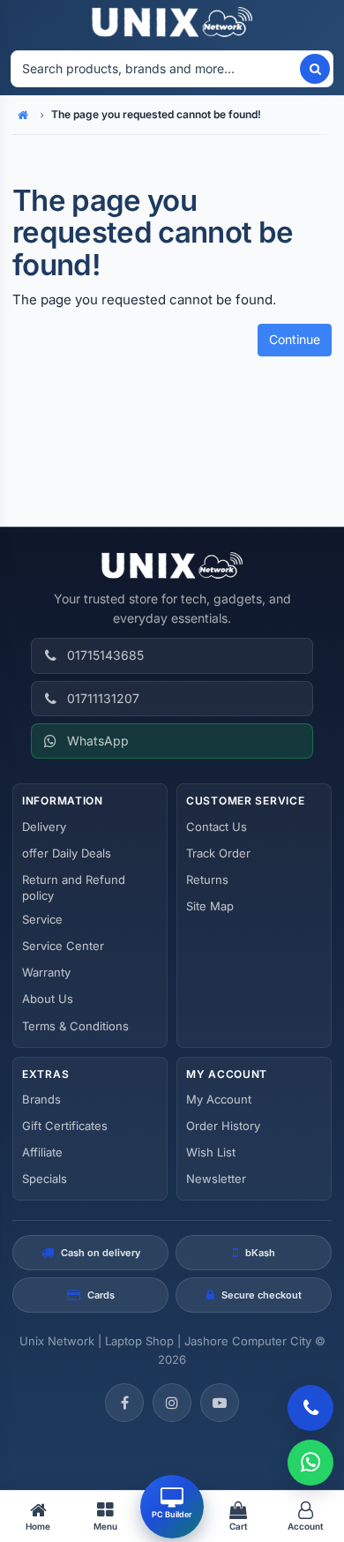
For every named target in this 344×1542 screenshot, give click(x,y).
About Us (47, 999)
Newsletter (216, 1178)
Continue (294, 339)
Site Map (210, 906)
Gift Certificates (65, 1126)
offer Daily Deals (66, 853)
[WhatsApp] (310, 1463)
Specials (44, 1178)
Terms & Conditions (75, 1026)
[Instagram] (172, 1402)
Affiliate (42, 1152)
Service (42, 919)
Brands (41, 1099)
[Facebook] (124, 1402)
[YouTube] (219, 1402)
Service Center (63, 946)
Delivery (44, 827)
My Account (218, 1099)
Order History (223, 1126)
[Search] (315, 69)
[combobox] (154, 68)
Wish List (211, 1152)
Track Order (218, 853)
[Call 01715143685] (310, 1408)
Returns (207, 879)
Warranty (46, 972)
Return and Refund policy (73, 887)
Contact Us (216, 827)
